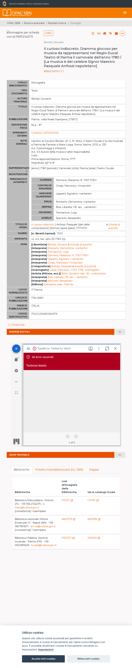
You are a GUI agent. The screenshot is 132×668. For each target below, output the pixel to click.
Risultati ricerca (57, 23)
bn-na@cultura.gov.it (43, 526)
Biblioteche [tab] (21, 469)
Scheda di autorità (114, 226)
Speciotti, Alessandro (60, 280)
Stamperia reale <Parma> (58, 284)
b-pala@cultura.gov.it (44, 545)
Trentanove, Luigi (58, 251)
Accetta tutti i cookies (43, 658)
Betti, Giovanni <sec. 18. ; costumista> (83, 273)
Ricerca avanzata (34, 23)
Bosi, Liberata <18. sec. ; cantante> (68, 277)
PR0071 (68, 537)
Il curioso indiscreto (42, 224)
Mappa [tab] (94, 469)
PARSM (93, 537)
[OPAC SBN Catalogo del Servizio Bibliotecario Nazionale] (7, 12)
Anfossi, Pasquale (61, 266)
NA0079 (68, 519)
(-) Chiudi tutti (16, 324)
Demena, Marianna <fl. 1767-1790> (68, 255)
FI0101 (67, 500)
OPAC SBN (13, 23)
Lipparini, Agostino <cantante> (66, 259)
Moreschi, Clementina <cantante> (68, 248)
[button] (98, 33)
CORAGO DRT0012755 (44, 132)
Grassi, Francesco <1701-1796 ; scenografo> (74, 269)
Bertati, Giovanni (58, 244)
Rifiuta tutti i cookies (89, 658)
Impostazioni (46, 649)
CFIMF (93, 500)
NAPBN (94, 519)
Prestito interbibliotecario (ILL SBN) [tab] (59, 469)
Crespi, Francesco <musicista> (65, 262)
